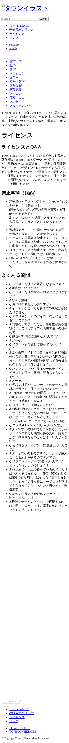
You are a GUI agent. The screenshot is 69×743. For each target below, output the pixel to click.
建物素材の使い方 (21, 29)
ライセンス (17, 33)
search (13, 48)
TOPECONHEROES (22, 731)
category (14, 44)
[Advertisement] (34, 549)
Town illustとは (19, 25)
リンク (13, 37)
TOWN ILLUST (19, 728)
